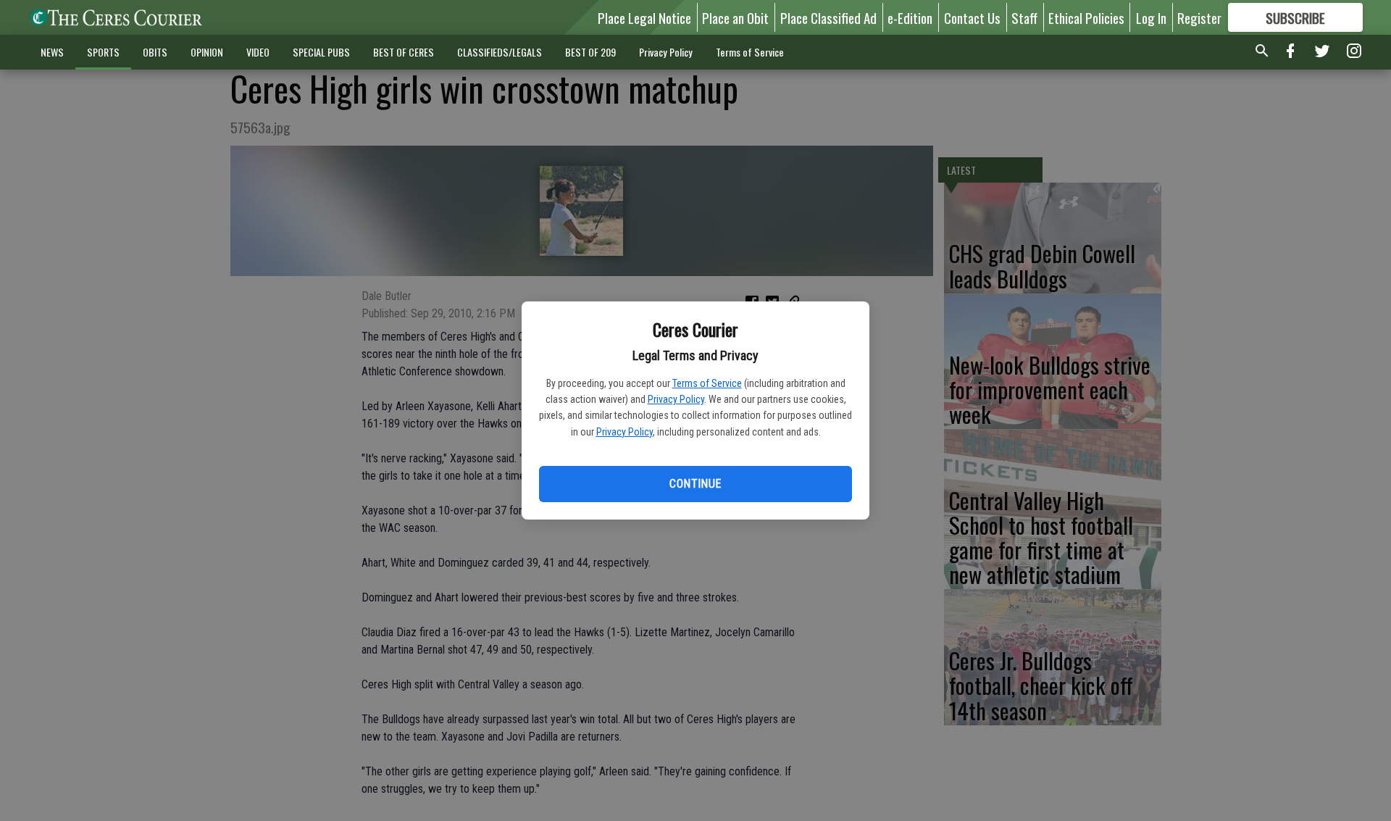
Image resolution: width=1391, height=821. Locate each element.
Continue (695, 484)
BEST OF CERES (403, 51)
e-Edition (909, 17)
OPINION (207, 51)
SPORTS (103, 51)
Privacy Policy (676, 399)
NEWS (52, 51)
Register (1199, 17)
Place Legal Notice (644, 17)
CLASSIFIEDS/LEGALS (499, 51)
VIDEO (258, 51)
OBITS (155, 51)
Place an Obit (735, 17)
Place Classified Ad (828, 17)
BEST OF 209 (590, 51)
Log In (1151, 17)
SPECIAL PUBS (321, 51)
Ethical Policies (1086, 17)
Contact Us (972, 17)
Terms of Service (707, 383)
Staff (1024, 17)
